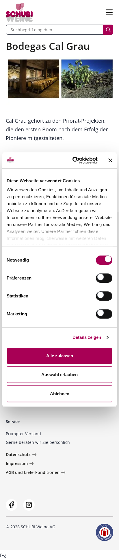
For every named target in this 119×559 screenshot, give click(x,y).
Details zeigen (86, 337)
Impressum (17, 463)
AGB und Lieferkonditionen (33, 472)
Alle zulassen (59, 355)
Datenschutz (18, 454)
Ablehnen (59, 393)
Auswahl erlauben (59, 374)
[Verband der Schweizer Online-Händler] (104, 532)
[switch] (104, 278)
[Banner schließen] (110, 160)
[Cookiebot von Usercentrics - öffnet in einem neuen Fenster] (74, 160)
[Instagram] (29, 505)
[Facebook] (11, 505)
